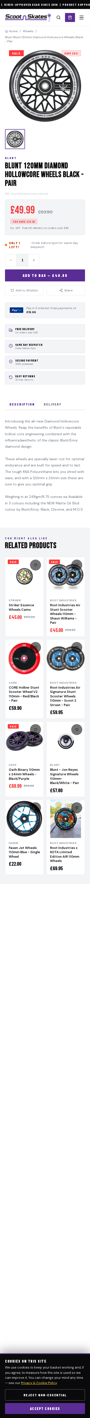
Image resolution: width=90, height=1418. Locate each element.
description (22, 404)
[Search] (58, 17)
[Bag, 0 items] (70, 17)
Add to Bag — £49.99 (45, 275)
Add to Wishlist (27, 290)
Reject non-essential (45, 1395)
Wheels (28, 31)
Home (13, 31)
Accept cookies (45, 1409)
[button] (45, 86)
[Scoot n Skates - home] (28, 17)
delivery (53, 404)
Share (68, 290)
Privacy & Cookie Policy (39, 1383)
